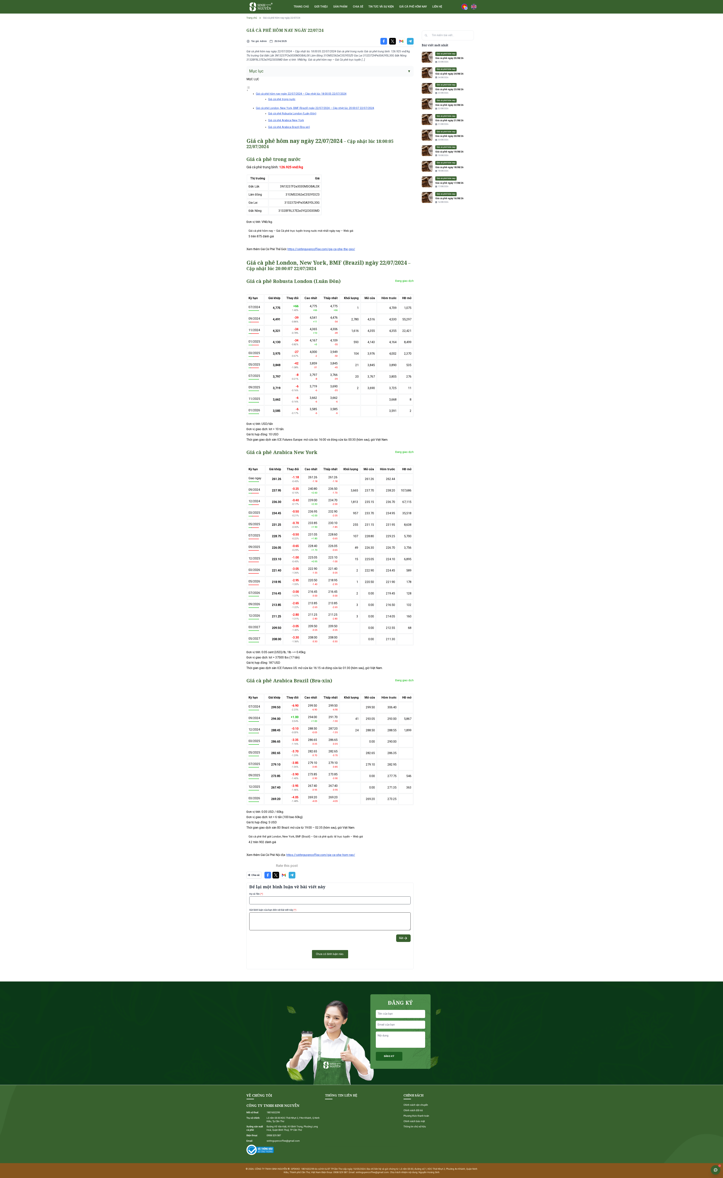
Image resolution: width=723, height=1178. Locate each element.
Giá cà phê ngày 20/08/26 (449, 136)
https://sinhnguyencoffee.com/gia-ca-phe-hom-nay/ (320, 855)
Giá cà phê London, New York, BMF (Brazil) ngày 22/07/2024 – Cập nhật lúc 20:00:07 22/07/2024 (315, 108)
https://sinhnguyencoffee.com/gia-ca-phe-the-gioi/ (321, 249)
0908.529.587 (274, 1135)
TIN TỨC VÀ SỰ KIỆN (381, 6)
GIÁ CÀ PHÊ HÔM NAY (413, 6)
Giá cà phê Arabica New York (286, 120)
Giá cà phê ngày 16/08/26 (449, 198)
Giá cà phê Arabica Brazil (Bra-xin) (289, 127)
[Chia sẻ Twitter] (392, 41)
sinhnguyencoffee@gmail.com (283, 1140)
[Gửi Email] (401, 41)
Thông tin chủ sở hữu (414, 1126)
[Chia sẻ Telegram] (410, 41)
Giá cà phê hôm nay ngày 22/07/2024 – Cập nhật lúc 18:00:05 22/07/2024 (301, 93)
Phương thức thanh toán (416, 1115)
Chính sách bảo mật (414, 1121)
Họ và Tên (256, 893)
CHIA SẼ (358, 6)
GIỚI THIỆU (321, 6)
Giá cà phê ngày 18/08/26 (449, 167)
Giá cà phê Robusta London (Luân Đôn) (292, 113)
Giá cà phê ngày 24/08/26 (449, 73)
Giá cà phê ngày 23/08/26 (449, 89)
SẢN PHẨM (340, 6)
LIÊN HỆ (437, 6)
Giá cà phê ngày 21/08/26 (449, 120)
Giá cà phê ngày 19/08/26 (449, 151)
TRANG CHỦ (301, 6)
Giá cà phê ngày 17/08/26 (449, 182)
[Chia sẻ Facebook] (383, 41)
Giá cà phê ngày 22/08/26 (449, 105)
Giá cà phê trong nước (281, 99)
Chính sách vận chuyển (415, 1104)
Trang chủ (251, 17)
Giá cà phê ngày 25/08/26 (449, 58)
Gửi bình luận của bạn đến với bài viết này (272, 909)
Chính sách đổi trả (413, 1110)
